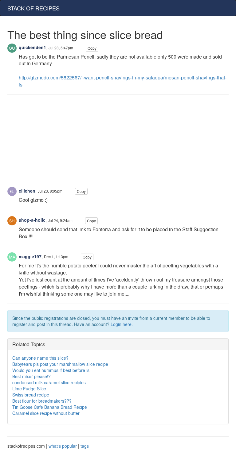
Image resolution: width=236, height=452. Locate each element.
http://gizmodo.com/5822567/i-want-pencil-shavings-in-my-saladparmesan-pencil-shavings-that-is (122, 81)
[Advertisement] (118, 144)
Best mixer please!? (31, 376)
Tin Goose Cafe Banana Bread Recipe (49, 407)
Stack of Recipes (33, 8)
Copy (92, 48)
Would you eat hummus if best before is (50, 370)
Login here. (122, 324)
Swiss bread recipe (30, 395)
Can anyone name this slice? (40, 358)
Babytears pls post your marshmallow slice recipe (60, 364)
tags (85, 446)
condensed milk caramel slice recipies (49, 382)
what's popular (63, 446)
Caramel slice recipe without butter (46, 413)
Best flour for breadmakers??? (42, 401)
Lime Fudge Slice (29, 388)
